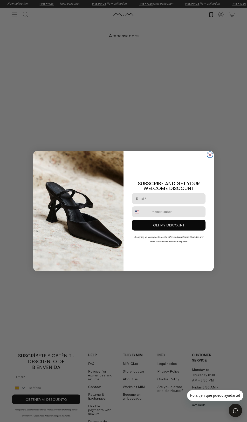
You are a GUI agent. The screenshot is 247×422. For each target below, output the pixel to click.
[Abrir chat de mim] (235, 410)
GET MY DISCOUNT (168, 225)
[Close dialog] (210, 155)
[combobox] (140, 212)
